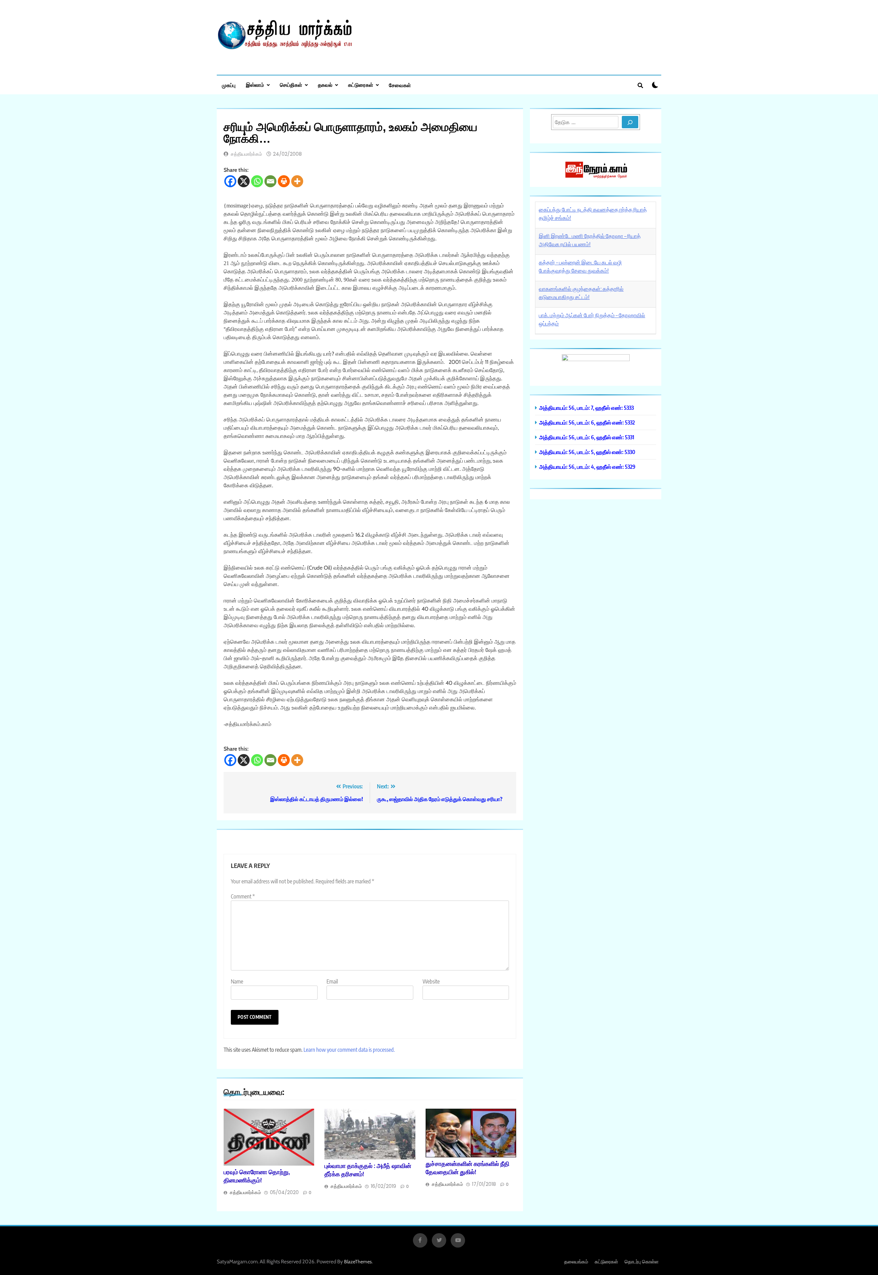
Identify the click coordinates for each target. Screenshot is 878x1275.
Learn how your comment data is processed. (349, 1049)
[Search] (630, 122)
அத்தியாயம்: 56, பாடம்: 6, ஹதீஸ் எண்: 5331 (586, 437)
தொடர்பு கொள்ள (641, 1261)
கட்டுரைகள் (360, 84)
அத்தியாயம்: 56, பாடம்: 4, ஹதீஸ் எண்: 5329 (587, 466)
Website (431, 981)
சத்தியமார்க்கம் (246, 154)
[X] (244, 181)
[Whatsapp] (257, 181)
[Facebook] (230, 181)
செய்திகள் (291, 84)
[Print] (284, 181)
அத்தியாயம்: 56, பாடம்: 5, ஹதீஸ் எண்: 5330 (587, 451)
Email (332, 981)
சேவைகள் (400, 85)
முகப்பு (229, 85)
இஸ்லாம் (255, 84)
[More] (297, 181)
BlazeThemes (358, 1262)
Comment (243, 896)
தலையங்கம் (576, 1261)
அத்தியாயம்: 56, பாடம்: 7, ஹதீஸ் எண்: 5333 (586, 407)
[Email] (270, 181)
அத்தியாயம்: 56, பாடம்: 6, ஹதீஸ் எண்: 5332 (587, 422)
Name (237, 981)
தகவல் (325, 84)
